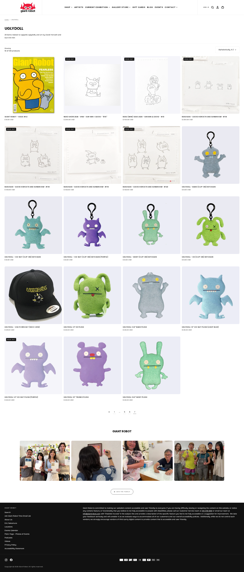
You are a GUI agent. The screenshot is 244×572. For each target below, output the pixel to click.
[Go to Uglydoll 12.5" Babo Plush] (151, 295)
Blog (150, 7)
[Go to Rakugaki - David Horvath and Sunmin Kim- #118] (33, 155)
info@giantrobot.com (91, 514)
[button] (72, 7)
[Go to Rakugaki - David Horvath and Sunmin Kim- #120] (151, 155)
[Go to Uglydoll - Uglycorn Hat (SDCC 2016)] (33, 295)
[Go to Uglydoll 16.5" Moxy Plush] (151, 365)
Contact (170, 7)
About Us (8, 520)
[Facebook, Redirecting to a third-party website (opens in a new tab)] (11, 559)
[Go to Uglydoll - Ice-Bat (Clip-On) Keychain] (33, 225)
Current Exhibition (96, 7)
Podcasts (8, 538)
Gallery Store (120, 7)
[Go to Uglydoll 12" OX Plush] (92, 295)
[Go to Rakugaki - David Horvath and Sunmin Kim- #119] (92, 155)
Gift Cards (138, 7)
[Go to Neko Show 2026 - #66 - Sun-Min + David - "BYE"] (92, 85)
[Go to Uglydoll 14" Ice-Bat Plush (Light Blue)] (210, 295)
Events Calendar (11, 530)
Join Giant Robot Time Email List (18, 516)
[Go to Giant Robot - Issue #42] (33, 85)
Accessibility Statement (14, 548)
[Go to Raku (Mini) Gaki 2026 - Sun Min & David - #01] (151, 85)
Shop (67, 7)
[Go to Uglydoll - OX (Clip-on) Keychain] (210, 225)
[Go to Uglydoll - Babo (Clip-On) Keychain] (210, 155)
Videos (7, 541)
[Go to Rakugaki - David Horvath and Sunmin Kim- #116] (210, 85)
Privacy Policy (10, 545)
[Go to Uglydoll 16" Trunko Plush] (92, 365)
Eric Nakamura (11, 523)
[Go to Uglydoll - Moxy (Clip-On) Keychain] (151, 225)
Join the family (123, 491)
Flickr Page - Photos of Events (17, 534)
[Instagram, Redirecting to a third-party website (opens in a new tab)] (6, 559)
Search (8, 512)
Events (159, 7)
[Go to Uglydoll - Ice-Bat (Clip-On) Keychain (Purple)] (92, 225)
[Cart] (222, 7)
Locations (8, 527)
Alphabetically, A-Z (226, 50)
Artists (78, 7)
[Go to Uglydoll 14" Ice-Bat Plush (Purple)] (33, 365)
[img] (121, 559)
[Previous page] (109, 412)
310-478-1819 (207, 511)
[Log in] (217, 7)
